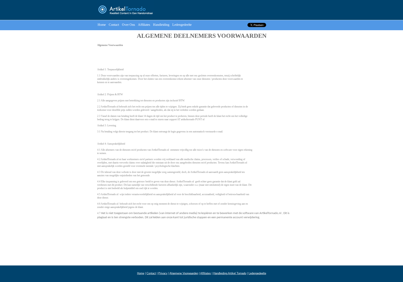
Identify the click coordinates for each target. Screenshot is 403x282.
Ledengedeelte (182, 24)
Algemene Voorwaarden (184, 273)
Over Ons (128, 24)
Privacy (162, 273)
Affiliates (144, 24)
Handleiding (161, 24)
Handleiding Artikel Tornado (229, 273)
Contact (114, 24)
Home (102, 24)
